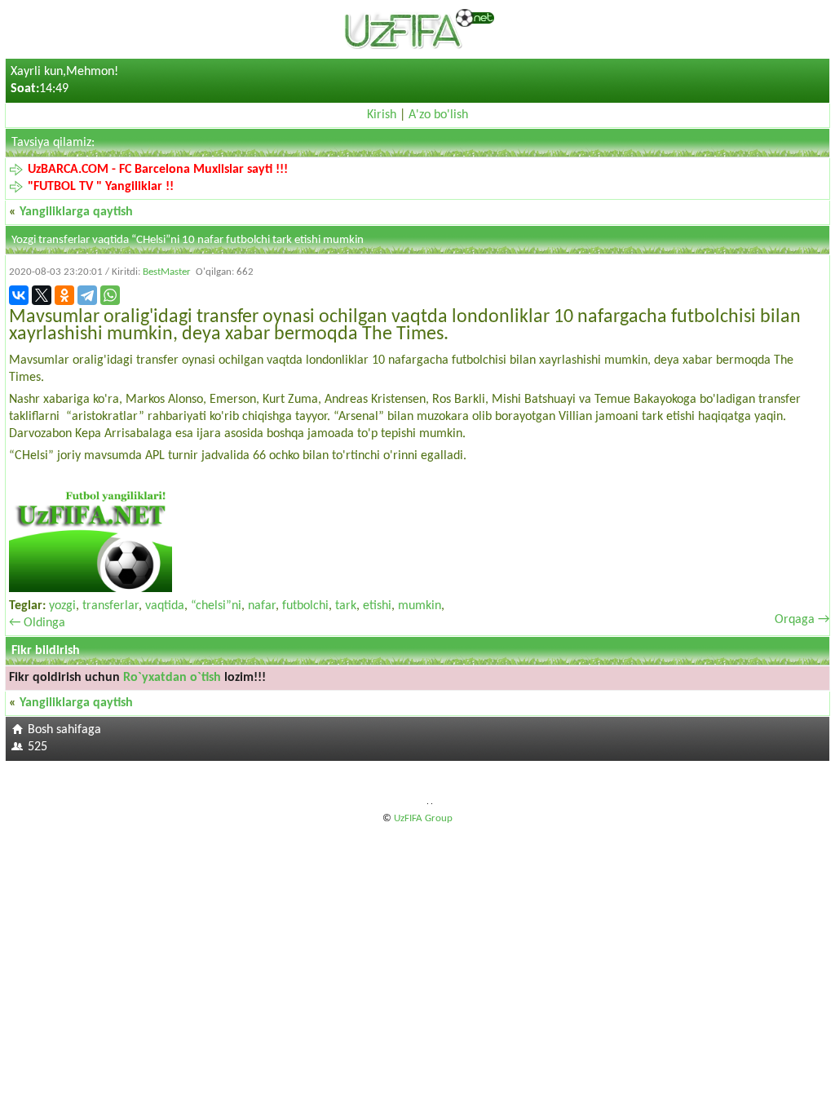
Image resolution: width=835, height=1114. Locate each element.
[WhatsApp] (110, 295)
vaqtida (164, 605)
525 (37, 747)
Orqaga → (802, 619)
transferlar (110, 605)
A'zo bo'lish (438, 115)
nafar (262, 605)
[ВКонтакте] (19, 295)
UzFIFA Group (423, 818)
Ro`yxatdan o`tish (172, 677)
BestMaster (167, 272)
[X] (41, 295)
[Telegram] (87, 295)
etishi (377, 605)
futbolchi (305, 605)
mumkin (419, 605)
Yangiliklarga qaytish (76, 212)
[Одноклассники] (64, 295)
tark (345, 605)
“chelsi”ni (216, 605)
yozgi (62, 605)
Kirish (381, 115)
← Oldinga (37, 623)
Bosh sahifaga (64, 729)
